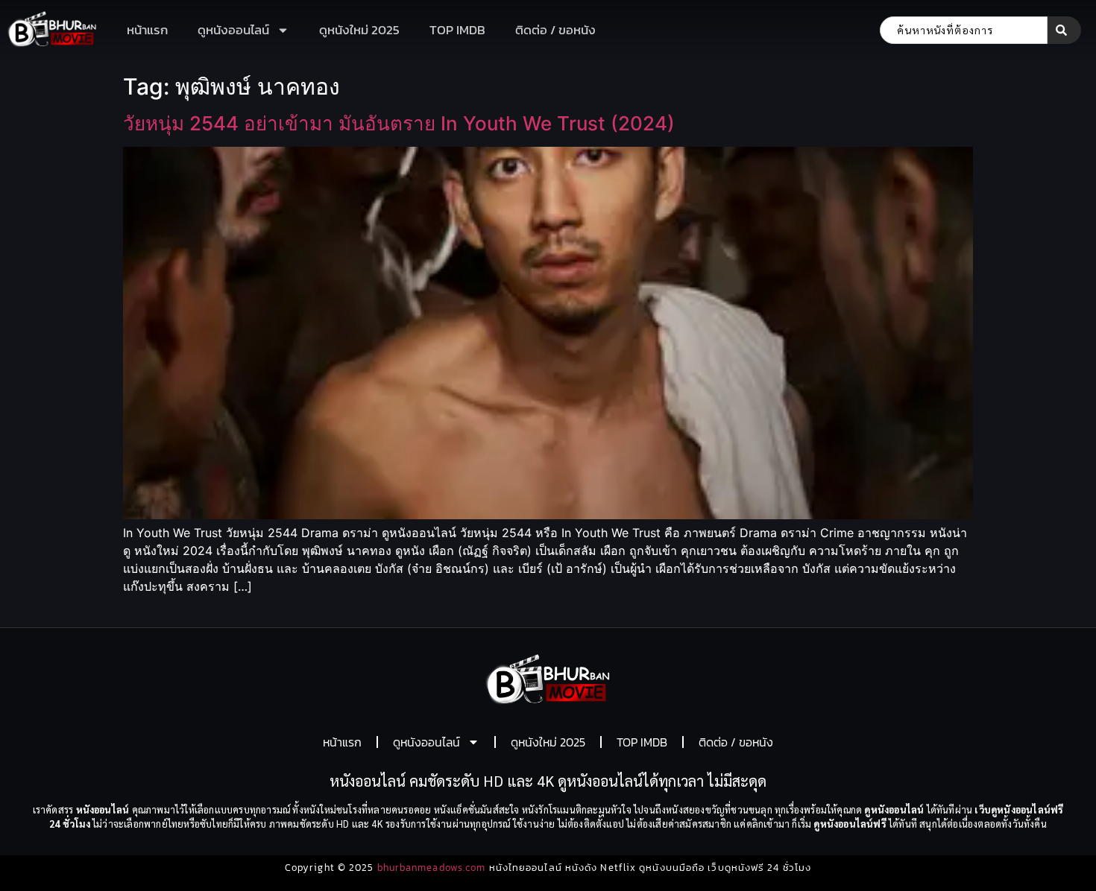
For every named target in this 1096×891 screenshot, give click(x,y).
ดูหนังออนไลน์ (233, 29)
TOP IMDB (457, 29)
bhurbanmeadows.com (431, 867)
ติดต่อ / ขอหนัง (555, 29)
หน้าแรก (147, 29)
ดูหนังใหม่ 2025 (359, 29)
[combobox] (964, 30)
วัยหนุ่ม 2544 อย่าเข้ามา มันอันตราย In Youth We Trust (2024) (399, 123)
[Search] (1064, 30)
